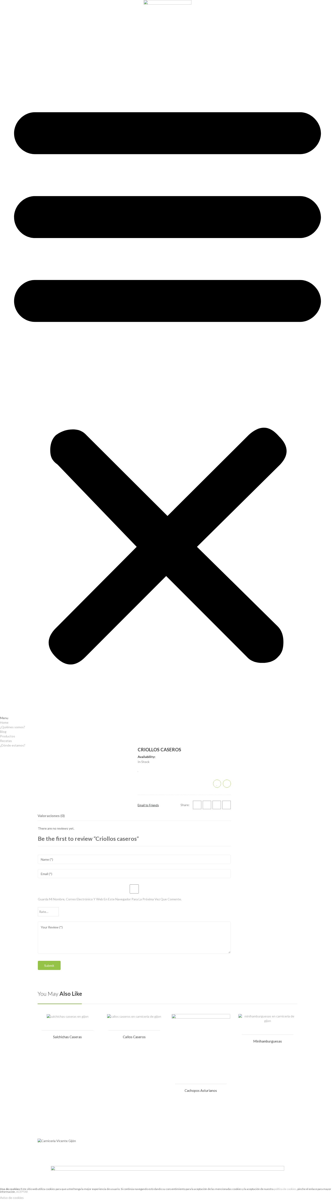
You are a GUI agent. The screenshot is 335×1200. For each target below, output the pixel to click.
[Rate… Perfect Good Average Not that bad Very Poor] (48, 911)
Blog (3, 26)
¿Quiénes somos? (12, 22)
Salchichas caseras (67, 1037)
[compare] (227, 784)
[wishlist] (138, 770)
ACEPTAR (22, 1191)
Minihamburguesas (267, 1041)
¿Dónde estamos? (12, 40)
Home (4, 17)
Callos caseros (134, 1037)
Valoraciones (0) (51, 815)
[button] (167, 381)
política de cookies (285, 1189)
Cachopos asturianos (201, 1090)
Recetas (6, 35)
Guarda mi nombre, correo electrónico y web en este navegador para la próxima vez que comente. (110, 899)
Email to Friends (148, 805)
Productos (7, 31)
